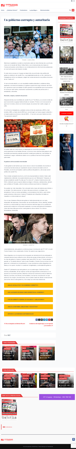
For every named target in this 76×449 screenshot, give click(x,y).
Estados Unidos (45, 375)
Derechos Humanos (9, 346)
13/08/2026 (63, 385)
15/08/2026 (45, 385)
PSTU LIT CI (25, 378)
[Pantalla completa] (72, 62)
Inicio (2, 10)
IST (9, 335)
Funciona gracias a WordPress (30, 446)
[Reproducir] (61, 62)
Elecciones (26, 375)
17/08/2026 (27, 385)
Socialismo (44, 378)
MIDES (24, 348)
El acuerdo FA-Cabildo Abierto (10, 353)
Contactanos (23, 10)
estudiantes (63, 378)
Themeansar (50, 446)
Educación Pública (65, 375)
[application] (66, 55)
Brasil (24, 373)
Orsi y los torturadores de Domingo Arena (45, 356)
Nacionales (7, 348)
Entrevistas (26, 345)
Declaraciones (8, 373)
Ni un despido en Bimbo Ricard (15, 323)
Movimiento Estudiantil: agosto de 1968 (65, 383)
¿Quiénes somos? (12, 10)
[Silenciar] (70, 62)
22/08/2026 (8, 385)
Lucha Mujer (33, 10)
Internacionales (44, 10)
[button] (70, 10)
